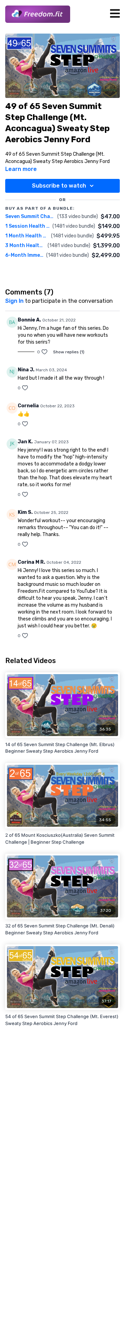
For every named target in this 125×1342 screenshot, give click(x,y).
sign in (14, 301)
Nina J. (26, 370)
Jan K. (25, 442)
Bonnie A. (29, 320)
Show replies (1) (68, 352)
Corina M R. (31, 562)
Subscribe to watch (59, 185)
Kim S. (25, 512)
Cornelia (28, 406)
